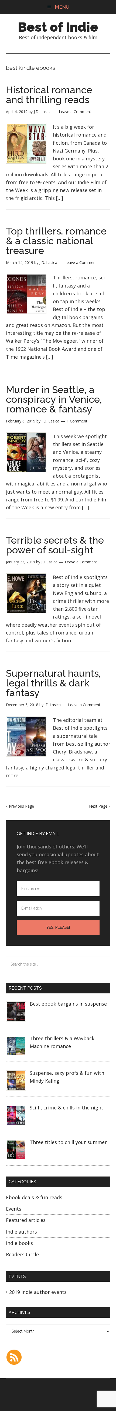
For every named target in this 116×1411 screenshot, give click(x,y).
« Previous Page (20, 806)
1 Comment (77, 421)
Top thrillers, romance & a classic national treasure (56, 240)
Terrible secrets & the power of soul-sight (55, 545)
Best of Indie (58, 27)
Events (13, 1208)
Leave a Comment (75, 111)
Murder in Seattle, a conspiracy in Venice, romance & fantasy (54, 399)
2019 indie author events (38, 1292)
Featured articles (26, 1220)
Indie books (19, 1243)
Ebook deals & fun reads (34, 1197)
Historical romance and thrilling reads (49, 94)
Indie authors (21, 1231)
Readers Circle (22, 1254)
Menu (62, 7)
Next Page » (99, 806)
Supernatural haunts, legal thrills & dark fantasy (53, 683)
